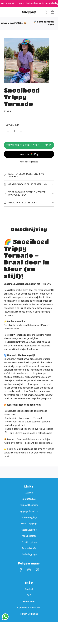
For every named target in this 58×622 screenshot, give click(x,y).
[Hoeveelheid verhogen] (21, 131)
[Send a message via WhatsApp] (5, 616)
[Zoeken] (45, 12)
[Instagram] (29, 570)
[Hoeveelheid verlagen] (8, 131)
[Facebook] (21, 570)
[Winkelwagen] (52, 12)
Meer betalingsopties (29, 162)
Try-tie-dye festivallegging (40, 429)
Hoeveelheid (11, 125)
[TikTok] (37, 570)
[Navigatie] (5, 12)
